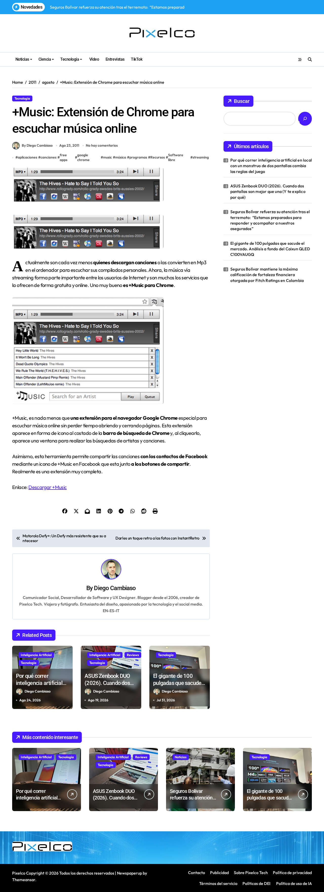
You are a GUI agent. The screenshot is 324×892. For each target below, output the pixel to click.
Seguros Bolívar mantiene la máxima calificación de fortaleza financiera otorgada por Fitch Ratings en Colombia (267, 274)
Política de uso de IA (293, 883)
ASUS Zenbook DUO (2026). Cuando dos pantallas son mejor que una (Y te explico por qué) (268, 191)
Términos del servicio (218, 883)
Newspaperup (129, 873)
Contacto (196, 872)
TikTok (136, 59)
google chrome (83, 157)
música (120, 157)
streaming (201, 157)
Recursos (157, 157)
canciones (48, 157)
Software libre (175, 157)
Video (93, 59)
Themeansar (23, 879)
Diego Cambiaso (115, 588)
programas (138, 157)
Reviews (133, 655)
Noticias (22, 59)
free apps (63, 157)
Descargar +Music (47, 487)
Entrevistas (115, 59)
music (107, 157)
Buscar (242, 101)
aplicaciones (27, 157)
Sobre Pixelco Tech (251, 872)
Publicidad (219, 872)
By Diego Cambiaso (37, 145)
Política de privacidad (292, 872)
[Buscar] (305, 119)
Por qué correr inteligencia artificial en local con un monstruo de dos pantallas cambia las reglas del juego (271, 166)
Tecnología (69, 59)
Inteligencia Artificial (36, 655)
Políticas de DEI (256, 883)
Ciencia (44, 59)
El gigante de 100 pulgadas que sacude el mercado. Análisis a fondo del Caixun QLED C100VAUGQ (270, 249)
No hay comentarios (102, 145)
